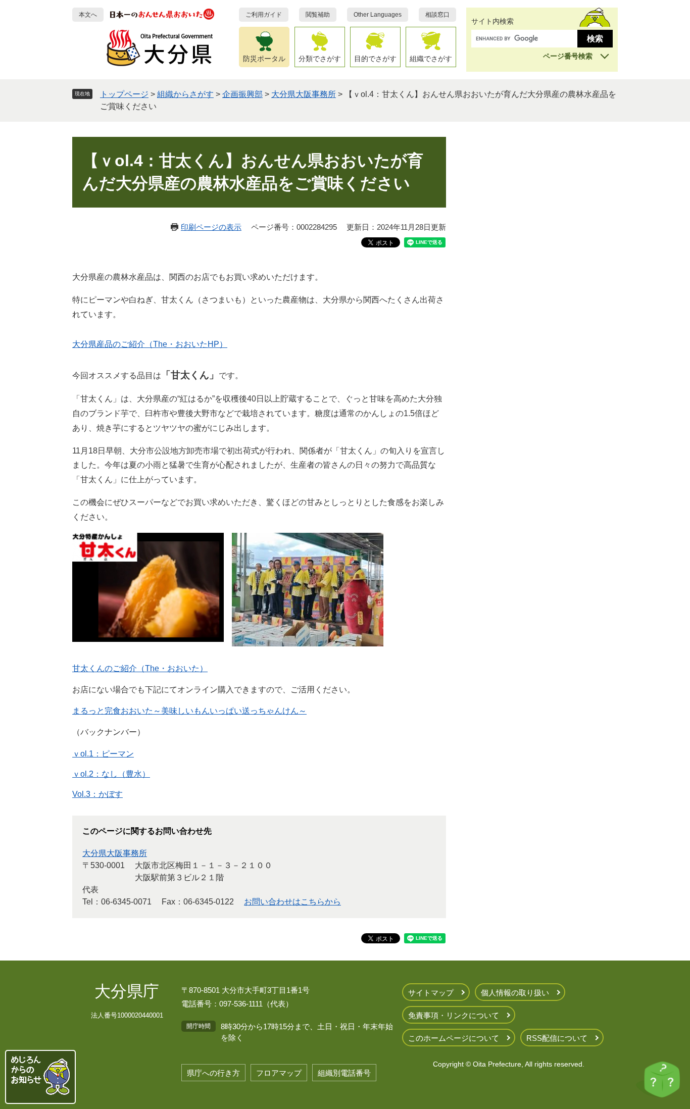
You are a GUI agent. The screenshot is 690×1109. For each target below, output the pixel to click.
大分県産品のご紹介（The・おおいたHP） (149, 344)
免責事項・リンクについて (453, 1015)
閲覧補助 (318, 14)
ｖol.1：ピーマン (103, 753)
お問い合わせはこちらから (292, 901)
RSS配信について (556, 1038)
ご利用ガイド (263, 14)
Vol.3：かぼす (97, 794)
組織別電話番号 (344, 1073)
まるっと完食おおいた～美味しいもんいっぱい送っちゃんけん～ (189, 711)
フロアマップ (279, 1073)
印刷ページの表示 (211, 227)
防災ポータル (264, 59)
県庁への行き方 (213, 1073)
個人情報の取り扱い (515, 992)
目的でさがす (375, 59)
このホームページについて (453, 1038)
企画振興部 (242, 94)
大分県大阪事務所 (303, 94)
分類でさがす (320, 59)
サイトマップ (431, 992)
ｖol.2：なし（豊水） (111, 774)
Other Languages (378, 14)
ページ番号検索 (568, 56)
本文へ (88, 14)
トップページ (124, 94)
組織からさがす (185, 94)
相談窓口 (437, 14)
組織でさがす (431, 59)
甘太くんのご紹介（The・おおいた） (140, 668)
